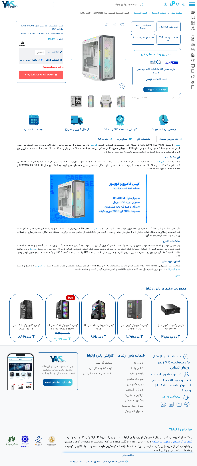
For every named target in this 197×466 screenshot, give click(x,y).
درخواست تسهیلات (156, 89)
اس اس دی (40, 266)
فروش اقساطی (134, 390)
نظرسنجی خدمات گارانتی (97, 374)
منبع (177, 275)
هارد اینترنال (174, 269)
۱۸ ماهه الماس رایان (29, 60)
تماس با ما (137, 368)
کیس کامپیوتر (140, 13)
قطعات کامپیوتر (158, 13)
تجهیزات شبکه (161, 442)
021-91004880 (171, 397)
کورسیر (93, 145)
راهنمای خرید (135, 374)
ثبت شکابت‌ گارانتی (100, 368)
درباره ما (138, 363)
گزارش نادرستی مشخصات (139, 98)
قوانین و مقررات (133, 395)
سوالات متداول (134, 379)
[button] (73, 60)
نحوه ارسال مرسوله (132, 406)
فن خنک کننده (157, 161)
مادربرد (33, 249)
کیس (177, 145)
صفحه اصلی (176, 13)
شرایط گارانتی (104, 363)
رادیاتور (93, 228)
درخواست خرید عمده (174, 98)
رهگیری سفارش (134, 401)
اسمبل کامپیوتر (134, 411)
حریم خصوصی (135, 384)
